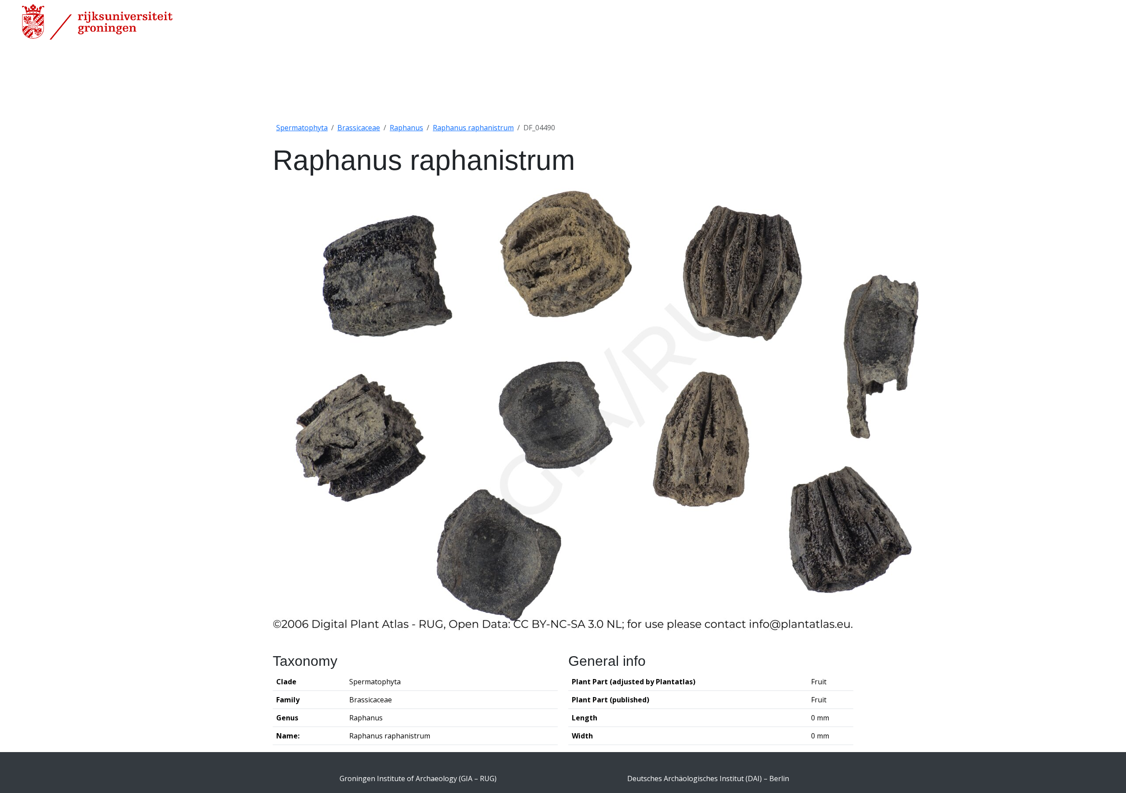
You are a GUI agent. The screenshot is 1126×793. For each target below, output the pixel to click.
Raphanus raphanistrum (473, 127)
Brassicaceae (358, 127)
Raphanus (406, 127)
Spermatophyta (302, 127)
